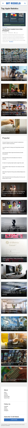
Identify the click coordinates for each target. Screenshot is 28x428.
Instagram (6, 410)
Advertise (6, 395)
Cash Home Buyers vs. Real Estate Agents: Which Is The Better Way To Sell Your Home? (14, 129)
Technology (4, 27)
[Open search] (25, 2)
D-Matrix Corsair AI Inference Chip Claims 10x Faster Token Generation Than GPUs (13, 258)
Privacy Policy (7, 396)
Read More (11, 41)
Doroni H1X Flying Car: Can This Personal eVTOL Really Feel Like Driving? (11, 292)
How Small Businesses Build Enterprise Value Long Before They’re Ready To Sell (13, 94)
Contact (5, 393)
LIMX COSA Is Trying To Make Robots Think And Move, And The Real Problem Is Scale (13, 228)
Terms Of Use (6, 397)
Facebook (6, 406)
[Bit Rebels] (13, 4)
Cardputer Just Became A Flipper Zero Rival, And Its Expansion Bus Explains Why (14, 380)
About (5, 392)
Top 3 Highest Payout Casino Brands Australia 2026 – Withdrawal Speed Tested (12, 346)
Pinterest (6, 409)
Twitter (5, 407)
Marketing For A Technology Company (13, 79)
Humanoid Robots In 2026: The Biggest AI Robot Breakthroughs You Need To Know (13, 193)
